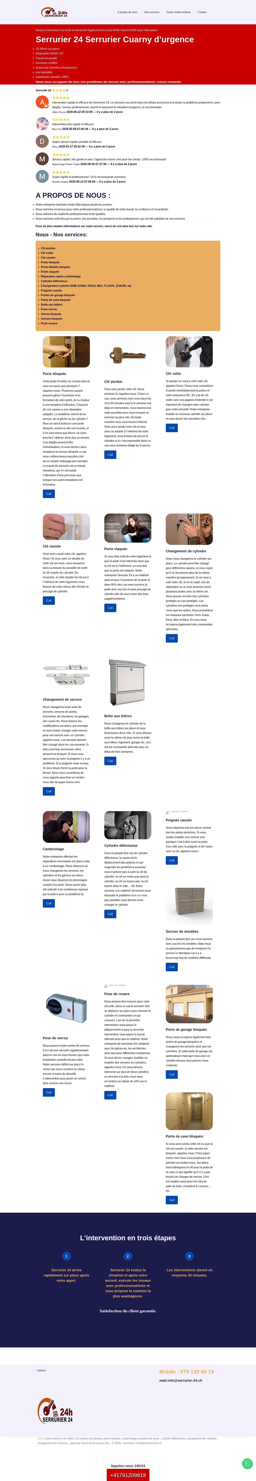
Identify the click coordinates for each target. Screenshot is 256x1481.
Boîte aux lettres (51, 304)
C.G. (40, 1438)
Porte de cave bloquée (56, 299)
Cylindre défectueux (54, 281)
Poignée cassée (51, 290)
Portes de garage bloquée (58, 295)
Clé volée (47, 252)
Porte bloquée (50, 262)
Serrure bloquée (51, 318)
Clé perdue (48, 248)
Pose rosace (49, 323)
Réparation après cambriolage (61, 276)
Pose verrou (49, 309)
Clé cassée (48, 257)
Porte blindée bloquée (55, 267)
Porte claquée (50, 271)
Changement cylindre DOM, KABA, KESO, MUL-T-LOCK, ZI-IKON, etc (86, 285)
